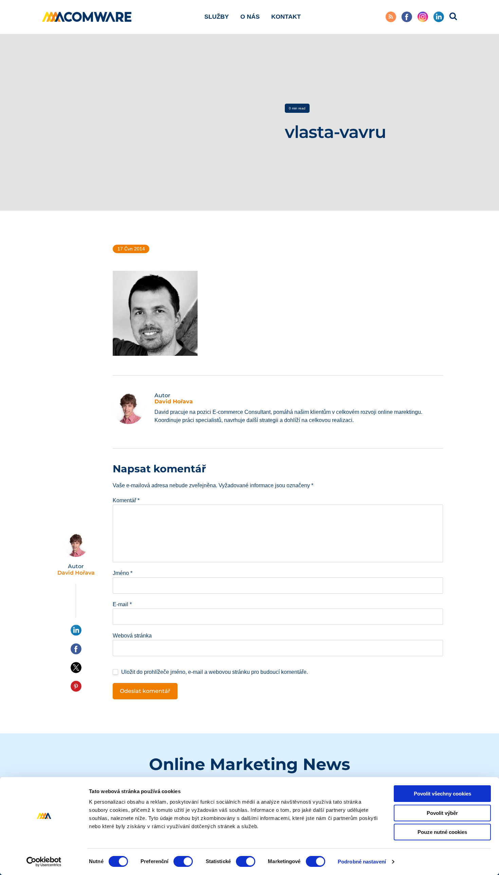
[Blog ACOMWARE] (87, 17)
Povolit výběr (442, 813)
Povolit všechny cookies (442, 794)
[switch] (183, 861)
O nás (250, 16)
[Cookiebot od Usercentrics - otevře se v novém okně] (44, 862)
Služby (216, 16)
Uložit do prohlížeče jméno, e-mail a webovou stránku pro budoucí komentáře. (214, 672)
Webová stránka (132, 635)
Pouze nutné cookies (442, 832)
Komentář (126, 500)
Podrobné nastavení (362, 861)
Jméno (122, 573)
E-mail (122, 604)
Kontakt (286, 16)
